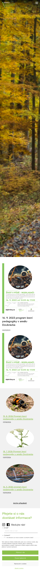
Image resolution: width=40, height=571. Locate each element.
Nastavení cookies (20, 564)
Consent (7, 535)
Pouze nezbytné (20, 558)
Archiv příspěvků (20, 503)
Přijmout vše (20, 552)
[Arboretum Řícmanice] (8, 4)
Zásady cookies (19, 568)
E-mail (6, 528)
